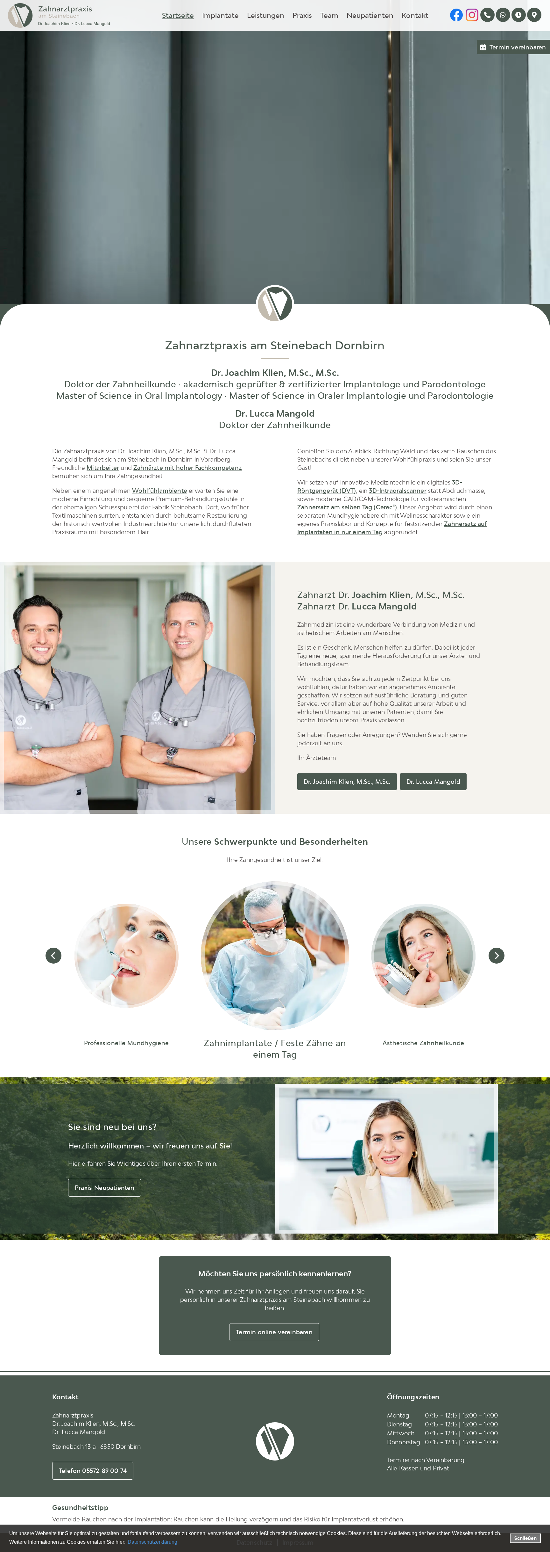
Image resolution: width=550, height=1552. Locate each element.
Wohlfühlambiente (159, 490)
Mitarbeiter (103, 467)
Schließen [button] (525, 1538)
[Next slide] (496, 956)
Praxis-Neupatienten (104, 1187)
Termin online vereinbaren (274, 1332)
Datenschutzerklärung (152, 1542)
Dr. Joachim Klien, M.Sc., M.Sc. (347, 781)
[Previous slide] (53, 956)
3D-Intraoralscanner (397, 490)
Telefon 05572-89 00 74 (93, 1470)
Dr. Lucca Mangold (433, 781)
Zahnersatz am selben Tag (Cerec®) (347, 507)
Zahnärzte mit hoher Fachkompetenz (187, 467)
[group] (126, 974)
